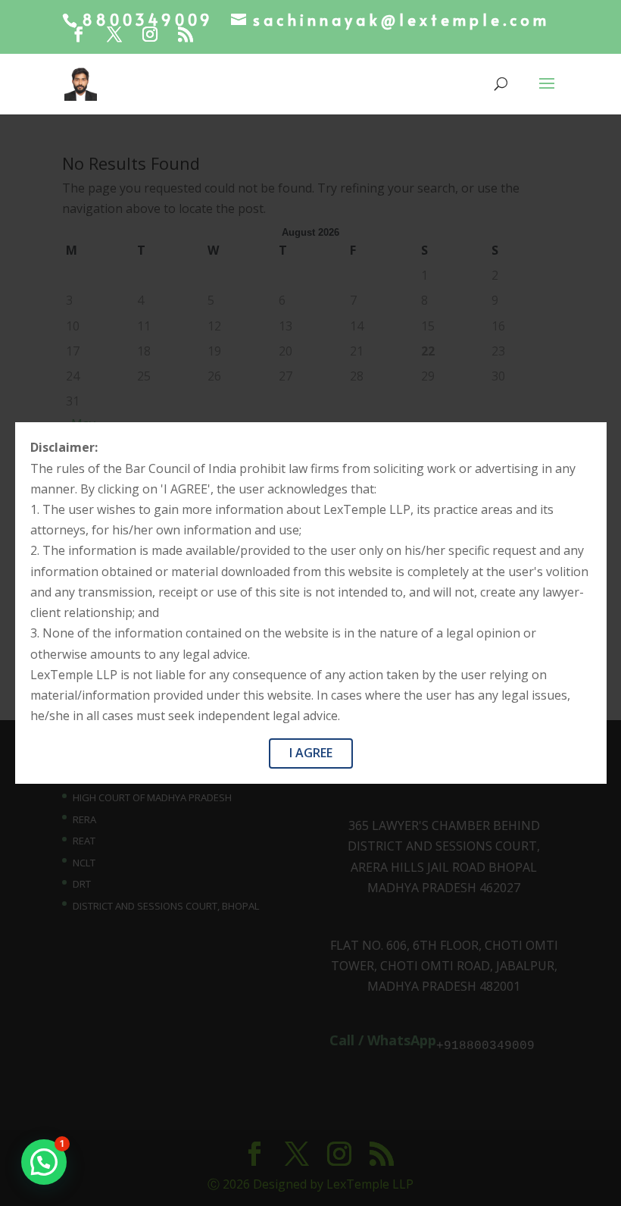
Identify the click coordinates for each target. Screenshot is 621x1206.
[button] (44, 1162)
